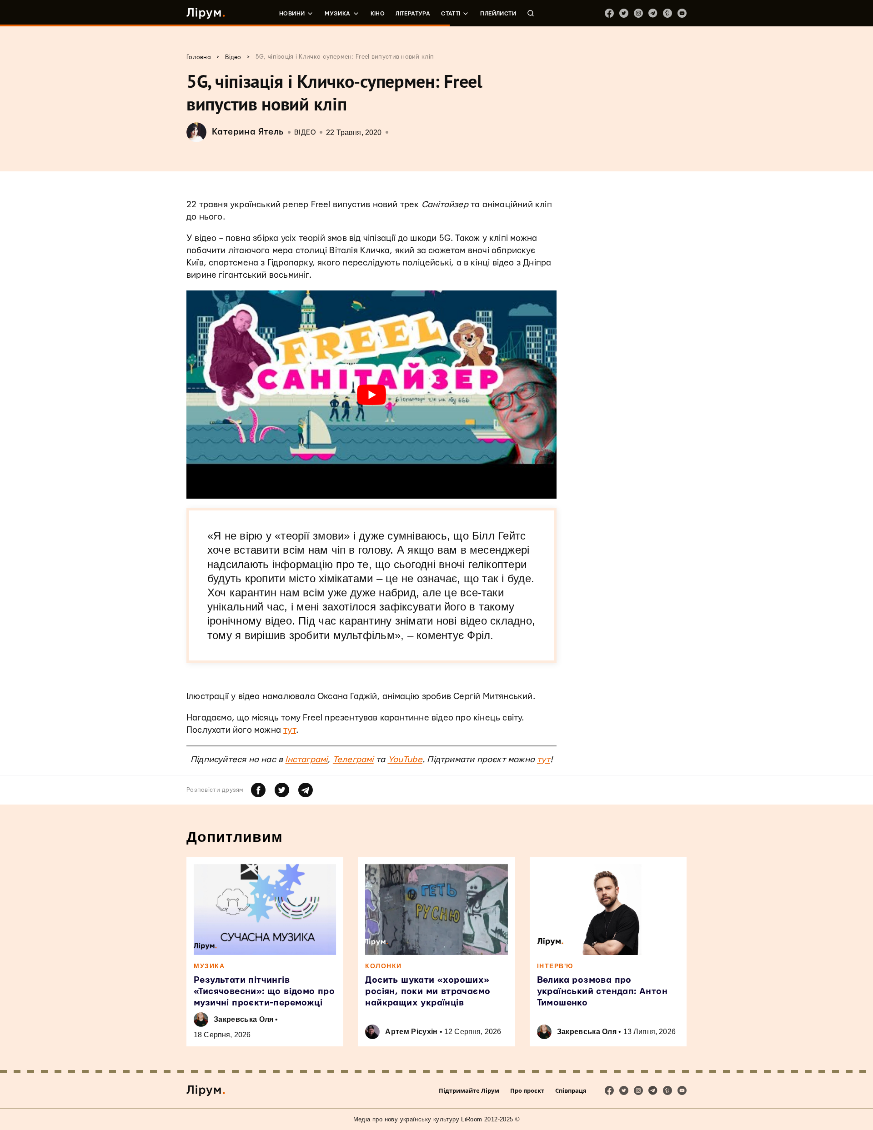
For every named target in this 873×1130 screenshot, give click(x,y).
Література (413, 13)
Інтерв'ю (555, 966)
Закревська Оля (243, 1019)
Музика (337, 13)
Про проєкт (527, 1090)
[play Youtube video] (371, 394)
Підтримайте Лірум (469, 1090)
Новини (292, 13)
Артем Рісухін (411, 1031)
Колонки (383, 966)
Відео (305, 132)
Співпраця (571, 1090)
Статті (450, 13)
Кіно (378, 13)
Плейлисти (498, 13)
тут (289, 730)
